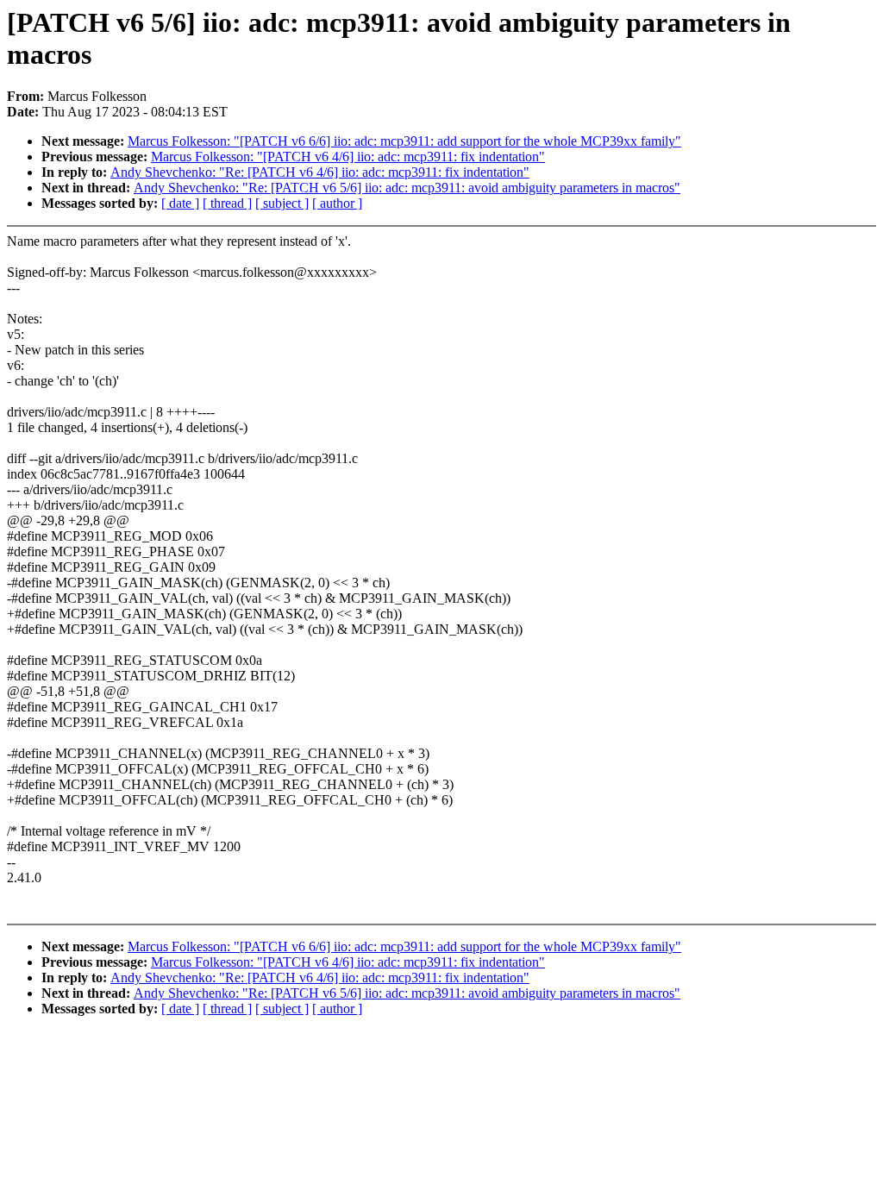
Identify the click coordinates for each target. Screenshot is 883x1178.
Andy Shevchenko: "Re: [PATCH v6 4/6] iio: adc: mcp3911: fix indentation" (319, 172)
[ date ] (180, 203)
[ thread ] (227, 203)
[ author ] (337, 203)
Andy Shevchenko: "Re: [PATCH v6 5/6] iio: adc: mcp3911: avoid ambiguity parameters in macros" (407, 187)
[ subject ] (282, 203)
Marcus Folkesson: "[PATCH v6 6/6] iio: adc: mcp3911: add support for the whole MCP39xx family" (404, 141)
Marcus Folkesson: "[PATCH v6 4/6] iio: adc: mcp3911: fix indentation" (348, 156)
